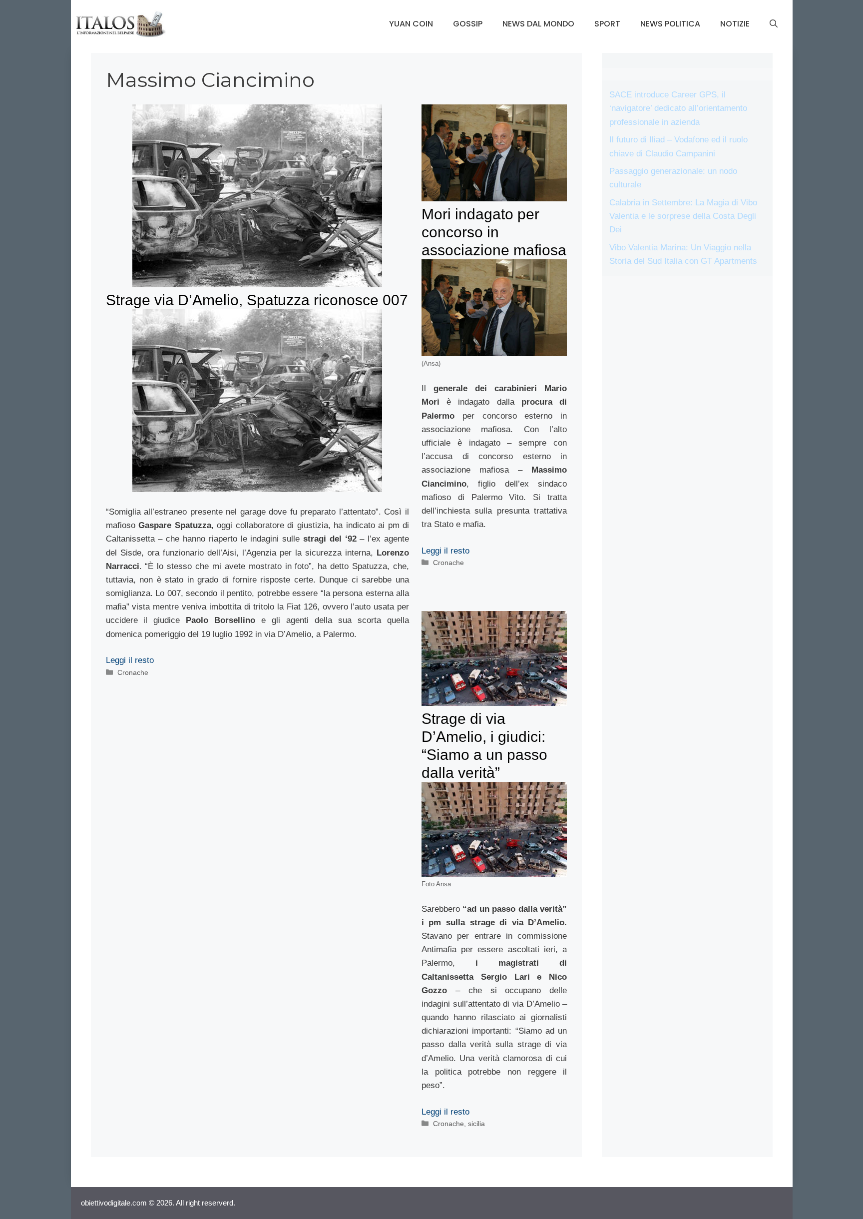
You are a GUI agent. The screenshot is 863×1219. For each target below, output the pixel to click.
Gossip (467, 23)
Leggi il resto (130, 660)
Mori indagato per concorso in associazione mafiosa (494, 232)
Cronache (132, 672)
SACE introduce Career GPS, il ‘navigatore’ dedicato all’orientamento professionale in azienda (678, 108)
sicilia (476, 1124)
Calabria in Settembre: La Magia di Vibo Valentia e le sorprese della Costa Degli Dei (683, 216)
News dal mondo (538, 23)
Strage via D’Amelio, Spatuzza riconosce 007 (257, 300)
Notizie (735, 23)
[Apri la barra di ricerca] (774, 23)
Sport (607, 23)
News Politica (670, 23)
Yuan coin (411, 23)
